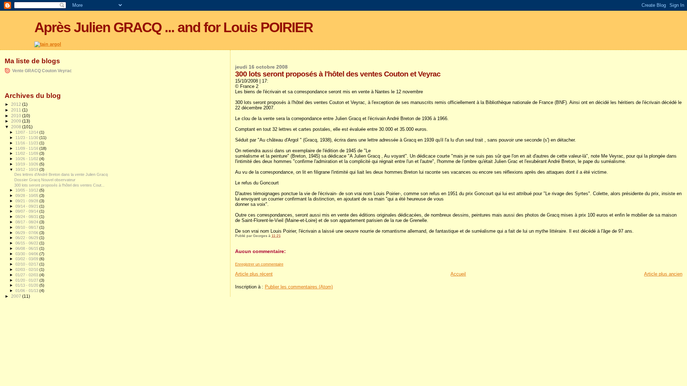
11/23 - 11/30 (27, 137)
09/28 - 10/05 (27, 195)
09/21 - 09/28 (27, 201)
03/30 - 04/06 (27, 254)
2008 (16, 126)
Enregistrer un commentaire (259, 264)
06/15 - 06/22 (27, 243)
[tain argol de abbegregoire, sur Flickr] (47, 44)
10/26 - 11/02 (27, 159)
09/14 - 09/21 (27, 206)
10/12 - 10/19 (27, 169)
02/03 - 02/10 (27, 269)
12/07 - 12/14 (27, 132)
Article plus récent (254, 274)
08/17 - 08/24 (27, 222)
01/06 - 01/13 (27, 290)
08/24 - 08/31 (27, 216)
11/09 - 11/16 (27, 148)
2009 (16, 121)
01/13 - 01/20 (27, 285)
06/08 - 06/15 (27, 248)
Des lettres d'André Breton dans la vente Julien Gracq (61, 174)
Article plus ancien (663, 274)
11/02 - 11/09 (27, 153)
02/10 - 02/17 (27, 264)
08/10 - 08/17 (27, 227)
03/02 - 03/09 (27, 259)
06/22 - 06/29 (27, 238)
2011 (16, 110)
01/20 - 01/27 (27, 280)
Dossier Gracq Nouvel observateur (44, 180)
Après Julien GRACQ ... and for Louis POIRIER (173, 27)
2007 (16, 296)
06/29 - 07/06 (27, 233)
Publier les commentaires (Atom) (299, 287)
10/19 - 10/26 (27, 164)
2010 (16, 115)
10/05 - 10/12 (27, 190)
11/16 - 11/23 (27, 143)
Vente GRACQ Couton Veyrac (42, 70)
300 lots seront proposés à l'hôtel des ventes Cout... (59, 185)
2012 (16, 104)
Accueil (458, 274)
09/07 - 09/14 (27, 211)
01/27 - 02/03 (27, 275)
